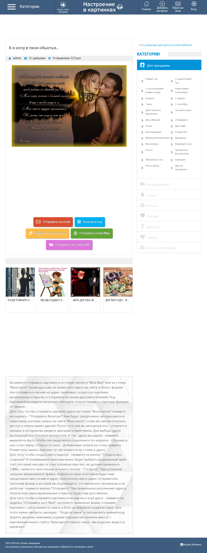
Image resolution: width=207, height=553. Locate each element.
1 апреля (180, 98)
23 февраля (181, 120)
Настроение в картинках (19, 547)
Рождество (181, 132)
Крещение (180, 138)
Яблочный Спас (154, 160)
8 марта (150, 98)
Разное (152, 206)
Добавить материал (162, 9)
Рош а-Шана (152, 166)
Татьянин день (183, 110)
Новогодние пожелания (182, 91)
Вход (193, 9)
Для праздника (158, 65)
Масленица (152, 144)
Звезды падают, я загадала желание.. (52, 300)
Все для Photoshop (161, 248)
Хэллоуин (180, 160)
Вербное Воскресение (158, 138)
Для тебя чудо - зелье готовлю (118, 300)
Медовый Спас (183, 144)
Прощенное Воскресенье (182, 152)
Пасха (149, 150)
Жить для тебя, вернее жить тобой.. (85, 300)
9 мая (149, 126)
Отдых (152, 195)
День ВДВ (180, 126)
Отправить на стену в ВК (72, 244)
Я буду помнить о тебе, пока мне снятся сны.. (20, 300)
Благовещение (153, 132)
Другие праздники (181, 168)
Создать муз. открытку (50, 233)
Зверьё (152, 237)
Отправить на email (56, 222)
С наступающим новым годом (154, 91)
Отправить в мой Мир (94, 233)
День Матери (153, 120)
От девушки (37, 58)
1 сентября (181, 104)
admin (17, 58)
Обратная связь (178, 9)
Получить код (92, 222)
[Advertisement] (103, 27)
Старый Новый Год (183, 81)
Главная (146, 9)
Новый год (151, 79)
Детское (153, 227)
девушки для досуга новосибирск (169, 45)
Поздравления (158, 184)
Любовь (152, 216)
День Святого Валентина (153, 112)
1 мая (149, 104)
